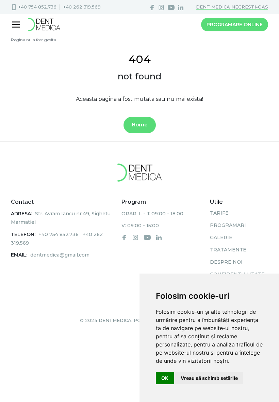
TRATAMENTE (228, 250)
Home (140, 124)
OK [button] (164, 378)
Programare (235, 24)
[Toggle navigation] (17, 24)
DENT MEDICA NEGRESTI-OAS (232, 7)
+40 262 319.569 (82, 7)
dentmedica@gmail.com (59, 255)
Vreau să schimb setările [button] (209, 378)
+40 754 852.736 (37, 7)
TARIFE (219, 213)
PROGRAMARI (228, 225)
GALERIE (221, 237)
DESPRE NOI (226, 262)
